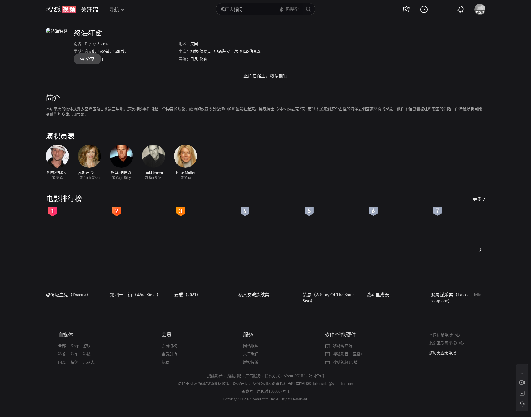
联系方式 (272, 376)
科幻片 (91, 51)
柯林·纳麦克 (200, 51)
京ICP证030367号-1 (273, 391)
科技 (87, 354)
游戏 (87, 346)
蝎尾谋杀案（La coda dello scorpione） (456, 297)
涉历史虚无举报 (442, 353)
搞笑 (74, 362)
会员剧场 (169, 354)
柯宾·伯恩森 (250, 51)
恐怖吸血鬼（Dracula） (68, 294)
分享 (90, 59)
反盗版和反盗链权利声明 (274, 384)
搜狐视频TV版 (345, 362)
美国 (194, 44)
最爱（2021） (187, 294)
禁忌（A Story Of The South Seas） (329, 297)
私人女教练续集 (253, 294)
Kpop (75, 346)
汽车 (74, 354)
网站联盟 (251, 346)
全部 (62, 346)
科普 (62, 354)
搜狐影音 (340, 354)
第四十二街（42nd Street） (135, 294)
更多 (477, 199)
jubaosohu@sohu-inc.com (333, 384)
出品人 (89, 362)
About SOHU (294, 376)
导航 (114, 9)
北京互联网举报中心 (446, 343)
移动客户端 (342, 346)
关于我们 (251, 354)
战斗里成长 (378, 294)
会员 (166, 335)
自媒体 (65, 335)
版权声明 (241, 384)
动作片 (121, 51)
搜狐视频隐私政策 (213, 384)
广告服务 (253, 376)
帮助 (165, 362)
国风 (62, 362)
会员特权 (169, 346)
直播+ (358, 354)
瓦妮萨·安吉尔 (225, 51)
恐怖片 (106, 51)
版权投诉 (251, 362)
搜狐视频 (61, 9)
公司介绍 (316, 376)
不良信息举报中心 (444, 335)
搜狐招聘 (234, 376)
